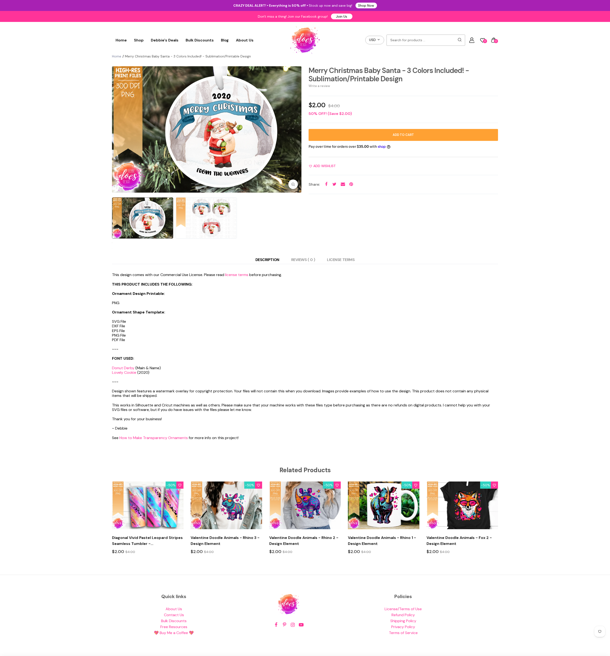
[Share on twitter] (334, 184)
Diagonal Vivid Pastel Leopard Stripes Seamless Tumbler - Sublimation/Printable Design (147, 541)
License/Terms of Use (403, 608)
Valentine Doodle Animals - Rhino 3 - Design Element (225, 540)
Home (121, 40)
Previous (117, 129)
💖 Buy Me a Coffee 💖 (174, 632)
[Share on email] (343, 184)
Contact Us (174, 614)
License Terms (341, 259)
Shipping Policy (403, 620)
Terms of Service (403, 632)
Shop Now (366, 5)
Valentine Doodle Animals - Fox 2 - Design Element (459, 540)
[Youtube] (301, 625)
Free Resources (173, 626)
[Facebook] (276, 625)
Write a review (319, 86)
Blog (225, 40)
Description (267, 259)
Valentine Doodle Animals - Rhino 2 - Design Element (303, 540)
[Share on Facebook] (326, 184)
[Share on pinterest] (351, 184)
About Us (245, 40)
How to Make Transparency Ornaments (153, 437)
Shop (139, 40)
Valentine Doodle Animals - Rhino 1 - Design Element (382, 540)
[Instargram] (293, 625)
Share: (314, 184)
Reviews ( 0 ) (303, 259)
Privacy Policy (403, 626)
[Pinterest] (284, 625)
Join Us (341, 16)
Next (296, 129)
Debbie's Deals (164, 40)
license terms (236, 274)
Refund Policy (403, 614)
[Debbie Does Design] (305, 40)
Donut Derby (123, 367)
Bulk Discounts (200, 40)
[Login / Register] (472, 40)
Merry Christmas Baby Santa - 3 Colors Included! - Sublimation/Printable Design (389, 74)
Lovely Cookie (124, 372)
